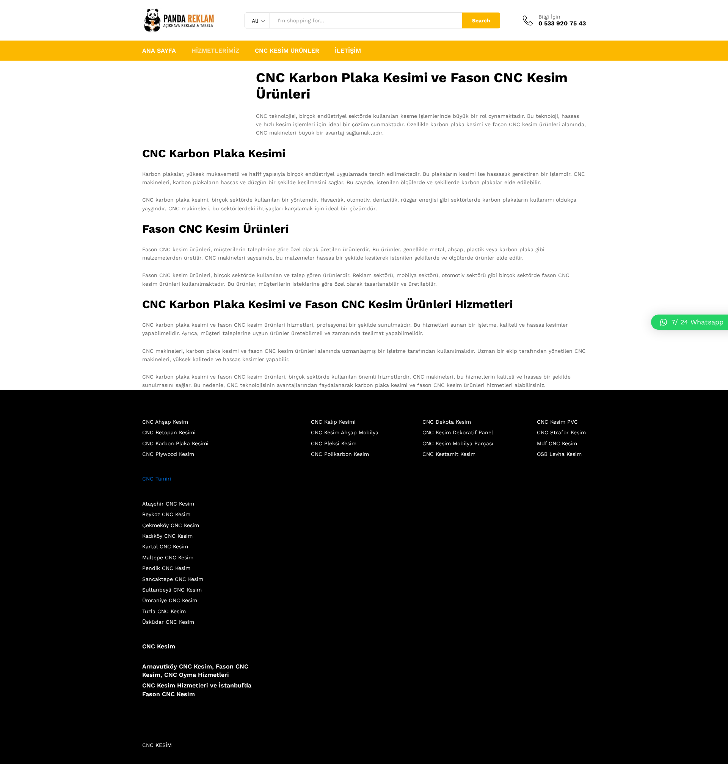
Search (481, 20)
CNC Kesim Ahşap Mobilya (344, 432)
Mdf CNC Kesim (557, 443)
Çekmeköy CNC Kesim (170, 525)
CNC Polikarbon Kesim (340, 454)
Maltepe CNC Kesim (167, 557)
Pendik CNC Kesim (166, 568)
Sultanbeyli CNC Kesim (172, 590)
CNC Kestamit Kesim (448, 454)
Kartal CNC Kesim (165, 546)
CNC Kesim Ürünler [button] (287, 51)
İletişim (348, 51)
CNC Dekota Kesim (446, 422)
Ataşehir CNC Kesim (168, 504)
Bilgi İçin (549, 17)
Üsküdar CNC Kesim (168, 622)
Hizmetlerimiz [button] (215, 51)
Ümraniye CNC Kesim (169, 600)
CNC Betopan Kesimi (169, 432)
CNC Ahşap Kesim (165, 422)
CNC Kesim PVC (557, 422)
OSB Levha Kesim (559, 454)
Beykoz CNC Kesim (166, 514)
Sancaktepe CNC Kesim (172, 579)
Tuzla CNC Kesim (164, 611)
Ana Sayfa (159, 51)
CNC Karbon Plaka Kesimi (175, 443)
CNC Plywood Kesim (168, 454)
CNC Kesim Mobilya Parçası (457, 443)
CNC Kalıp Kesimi (333, 422)
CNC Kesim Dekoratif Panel (457, 432)
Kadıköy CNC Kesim (167, 536)
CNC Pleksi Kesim (333, 443)
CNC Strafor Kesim (561, 432)
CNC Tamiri (156, 479)
